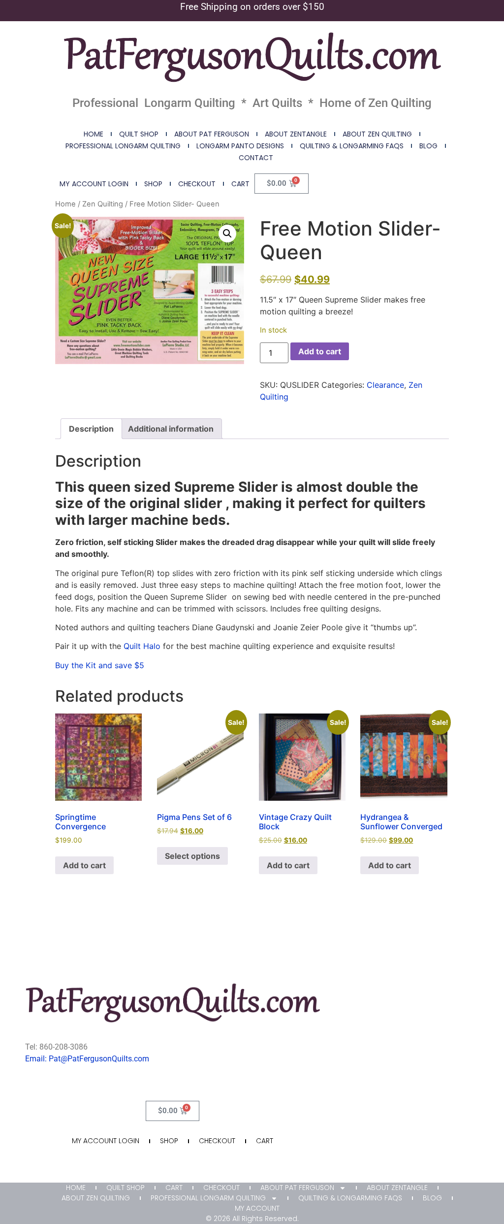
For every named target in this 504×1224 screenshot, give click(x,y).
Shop (153, 184)
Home (93, 134)
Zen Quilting (102, 204)
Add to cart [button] (84, 865)
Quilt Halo (142, 646)
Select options (192, 856)
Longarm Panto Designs (240, 146)
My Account (257, 1208)
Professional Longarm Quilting (123, 146)
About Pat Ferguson (211, 134)
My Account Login (94, 184)
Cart (240, 184)
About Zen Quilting (377, 134)
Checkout (197, 184)
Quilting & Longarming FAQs (352, 146)
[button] (227, 233)
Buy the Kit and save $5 (99, 665)
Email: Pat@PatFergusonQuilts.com (87, 1058)
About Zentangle (296, 134)
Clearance (385, 385)
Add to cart (319, 351)
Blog (428, 146)
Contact (256, 158)
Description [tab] (91, 429)
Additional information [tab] (171, 429)
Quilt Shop (138, 134)
